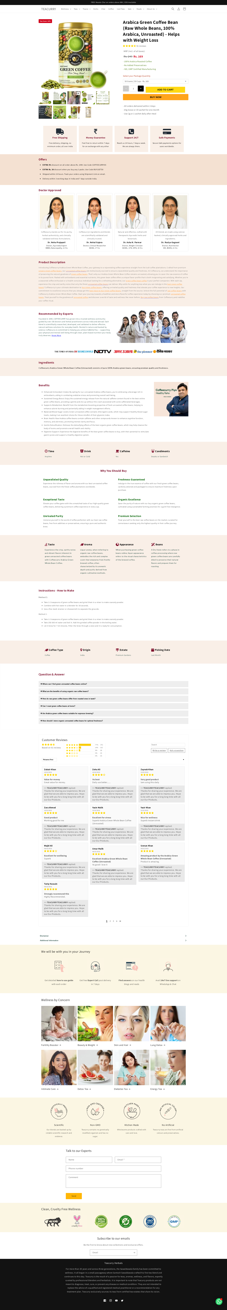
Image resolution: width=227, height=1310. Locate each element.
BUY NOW (155, 97)
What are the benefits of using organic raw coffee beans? (65, 691)
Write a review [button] (159, 750)
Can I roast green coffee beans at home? (58, 706)
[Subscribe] (134, 1253)
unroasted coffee (81, 297)
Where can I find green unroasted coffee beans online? (64, 684)
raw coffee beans (174, 291)
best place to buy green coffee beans (105, 291)
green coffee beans (79, 274)
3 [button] (113, 921)
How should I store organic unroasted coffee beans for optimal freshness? (72, 721)
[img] (65, 774)
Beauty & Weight (86, 1045)
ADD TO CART (165, 89)
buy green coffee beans (92, 287)
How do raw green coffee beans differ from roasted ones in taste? (69, 699)
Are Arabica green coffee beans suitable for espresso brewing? (68, 713)
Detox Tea (83, 1088)
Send (74, 1196)
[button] (66, 9)
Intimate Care (48, 1088)
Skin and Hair (121, 1045)
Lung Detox (156, 1045)
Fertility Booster (49, 1045)
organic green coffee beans (50, 271)
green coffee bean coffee (136, 281)
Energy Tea (156, 1088)
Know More (56, 335)
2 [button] (110, 921)
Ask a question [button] (177, 750)
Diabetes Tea (121, 1088)
